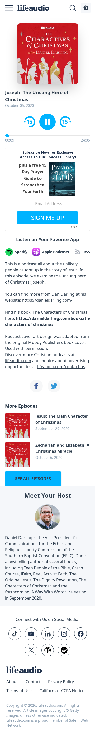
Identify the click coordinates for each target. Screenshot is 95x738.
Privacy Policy (61, 682)
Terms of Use (19, 691)
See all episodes (33, 478)
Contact (33, 682)
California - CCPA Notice (61, 691)
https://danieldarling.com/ (47, 300)
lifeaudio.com (18, 360)
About (12, 682)
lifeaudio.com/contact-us (61, 366)
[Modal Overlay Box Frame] (47, 189)
